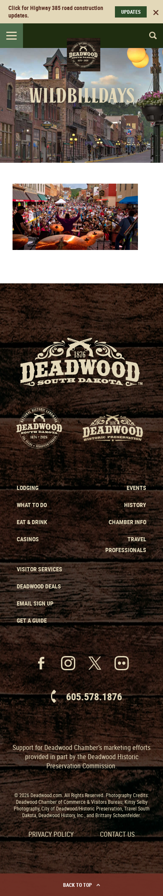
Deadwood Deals (39, 586)
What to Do (32, 505)
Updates (130, 11)
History (135, 505)
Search (149, 35)
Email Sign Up (35, 603)
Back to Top (77, 884)
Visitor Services (39, 569)
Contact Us (117, 834)
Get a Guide (32, 620)
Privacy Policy (51, 834)
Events (136, 488)
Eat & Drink (32, 522)
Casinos (28, 539)
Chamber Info (127, 522)
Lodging (27, 488)
